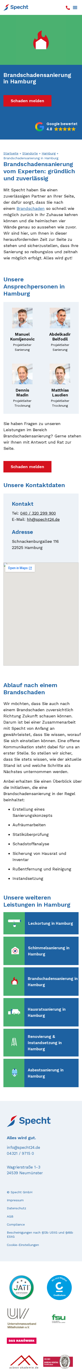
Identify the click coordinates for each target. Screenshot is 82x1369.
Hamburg (49, 153)
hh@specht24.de (43, 519)
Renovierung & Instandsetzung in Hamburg (45, 1042)
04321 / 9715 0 (20, 1153)
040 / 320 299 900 (38, 513)
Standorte (30, 153)
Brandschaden (31, 208)
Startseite (10, 153)
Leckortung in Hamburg (50, 923)
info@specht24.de (23, 1147)
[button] (75, 7)
